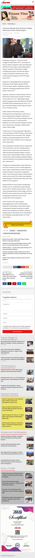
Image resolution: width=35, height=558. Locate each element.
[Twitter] (19, 267)
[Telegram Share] (19, 283)
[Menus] (33, 2)
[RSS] (27, 267)
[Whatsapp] (24, 283)
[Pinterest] (23, 267)
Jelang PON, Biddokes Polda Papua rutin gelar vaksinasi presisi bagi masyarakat (25, 274)
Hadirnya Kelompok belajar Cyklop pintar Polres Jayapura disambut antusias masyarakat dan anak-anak (17, 253)
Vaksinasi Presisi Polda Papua (11, 233)
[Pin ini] (14, 283)
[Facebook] (15, 267)
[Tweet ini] (9, 283)
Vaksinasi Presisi (21, 230)
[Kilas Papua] (6, 2)
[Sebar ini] (5, 283)
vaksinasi (12, 230)
